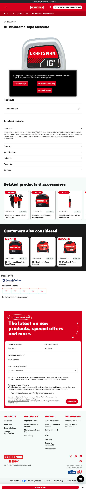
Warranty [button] (8, 164)
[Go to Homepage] (37, 7)
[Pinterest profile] (80, 461)
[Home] (4, 14)
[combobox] (43, 370)
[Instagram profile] (71, 456)
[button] (43, 105)
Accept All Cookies (44, 90)
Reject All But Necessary (46, 84)
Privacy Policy (40, 397)
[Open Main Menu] (6, 7)
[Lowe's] (72, 472)
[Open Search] (50, 7)
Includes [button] (7, 158)
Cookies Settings (20, 84)
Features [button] (7, 146)
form (27, 399)
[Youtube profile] (75, 456)
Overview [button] (8, 128)
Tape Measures (22, 14)
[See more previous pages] (10, 14)
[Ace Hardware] (79, 472)
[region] (43, 207)
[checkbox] (9, 378)
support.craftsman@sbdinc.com (18, 401)
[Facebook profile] (80, 456)
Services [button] (7, 170)
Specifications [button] (10, 152)
